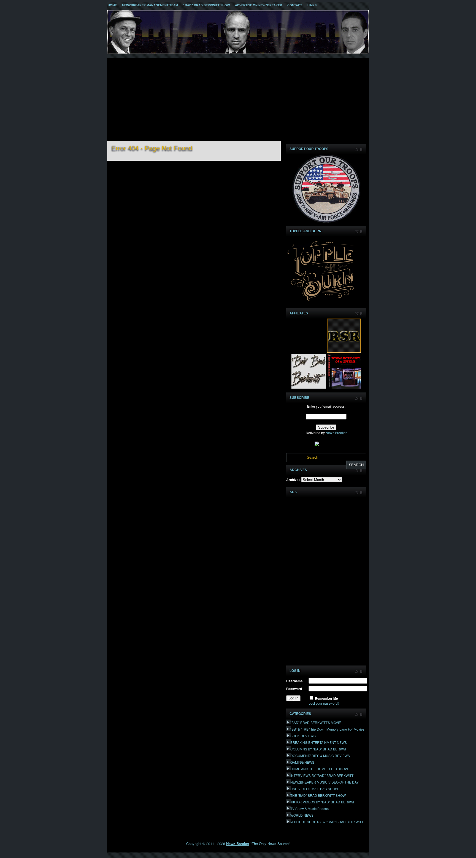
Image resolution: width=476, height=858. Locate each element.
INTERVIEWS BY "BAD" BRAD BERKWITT (321, 775)
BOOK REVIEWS (303, 735)
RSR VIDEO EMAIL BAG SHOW (314, 788)
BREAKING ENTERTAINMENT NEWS (318, 742)
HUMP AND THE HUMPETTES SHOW (319, 768)
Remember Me (326, 698)
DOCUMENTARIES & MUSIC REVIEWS (320, 755)
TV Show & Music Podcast (309, 808)
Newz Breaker (336, 432)
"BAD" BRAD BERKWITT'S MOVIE (315, 722)
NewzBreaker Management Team (150, 5)
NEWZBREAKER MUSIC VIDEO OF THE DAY (324, 782)
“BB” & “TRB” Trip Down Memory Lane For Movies (327, 729)
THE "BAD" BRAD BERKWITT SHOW (318, 795)
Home (112, 5)
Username (294, 680)
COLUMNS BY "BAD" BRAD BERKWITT (320, 749)
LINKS (312, 5)
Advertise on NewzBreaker (258, 5)
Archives (293, 479)
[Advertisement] (238, 99)
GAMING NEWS (302, 762)
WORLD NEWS (301, 815)
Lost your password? (324, 703)
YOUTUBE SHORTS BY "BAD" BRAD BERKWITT (326, 821)
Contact (294, 5)
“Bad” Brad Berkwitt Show (206, 5)
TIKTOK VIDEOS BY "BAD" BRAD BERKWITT (324, 802)
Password (294, 688)
